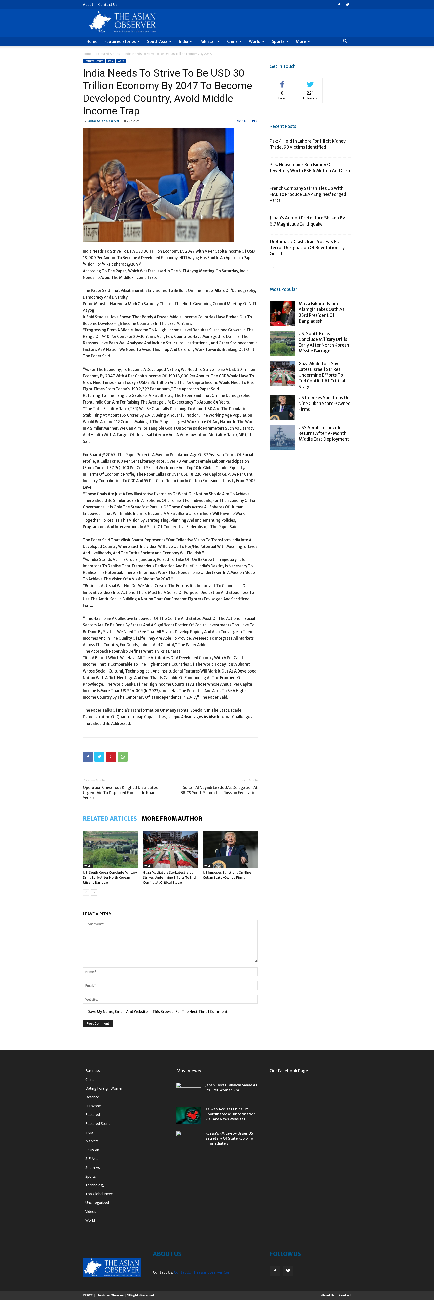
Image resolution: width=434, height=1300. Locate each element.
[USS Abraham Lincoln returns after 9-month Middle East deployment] (282, 437)
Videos (90, 1211)
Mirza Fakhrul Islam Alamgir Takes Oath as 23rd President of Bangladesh (321, 312)
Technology (94, 1185)
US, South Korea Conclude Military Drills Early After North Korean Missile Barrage (110, 877)
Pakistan (207, 41)
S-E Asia (91, 1158)
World (254, 41)
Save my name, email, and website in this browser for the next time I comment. (158, 1011)
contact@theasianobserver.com (203, 1272)
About (88, 4)
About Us (327, 1295)
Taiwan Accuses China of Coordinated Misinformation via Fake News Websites (230, 1114)
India (183, 41)
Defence (92, 1097)
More (301, 41)
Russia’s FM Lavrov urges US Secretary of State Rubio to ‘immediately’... (229, 1138)
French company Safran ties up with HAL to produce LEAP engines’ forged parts (308, 194)
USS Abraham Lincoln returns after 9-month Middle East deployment (324, 433)
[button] (345, 41)
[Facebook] (339, 4)
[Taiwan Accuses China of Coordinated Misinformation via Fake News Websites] (188, 1115)
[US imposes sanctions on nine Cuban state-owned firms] (230, 849)
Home (91, 41)
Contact (345, 1295)
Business (92, 1070)
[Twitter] (347, 4)
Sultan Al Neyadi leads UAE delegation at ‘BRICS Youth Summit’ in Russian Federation (219, 790)
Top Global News (99, 1193)
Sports (278, 41)
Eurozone (93, 1105)
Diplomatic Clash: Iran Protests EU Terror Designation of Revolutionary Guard (307, 247)
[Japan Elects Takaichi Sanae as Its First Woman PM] (188, 1091)
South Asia (157, 41)
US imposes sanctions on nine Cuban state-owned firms (324, 403)
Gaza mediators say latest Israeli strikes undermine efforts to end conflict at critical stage (169, 877)
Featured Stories (120, 41)
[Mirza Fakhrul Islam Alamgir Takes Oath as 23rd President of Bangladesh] (282, 313)
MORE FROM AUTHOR (172, 819)
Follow (310, 82)
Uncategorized (97, 1202)
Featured (92, 1114)
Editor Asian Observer (103, 121)
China (232, 41)
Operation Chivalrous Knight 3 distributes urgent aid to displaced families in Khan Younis (120, 792)
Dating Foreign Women (104, 1088)
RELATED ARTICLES (110, 819)
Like (282, 82)
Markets (92, 1141)
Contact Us (107, 4)
